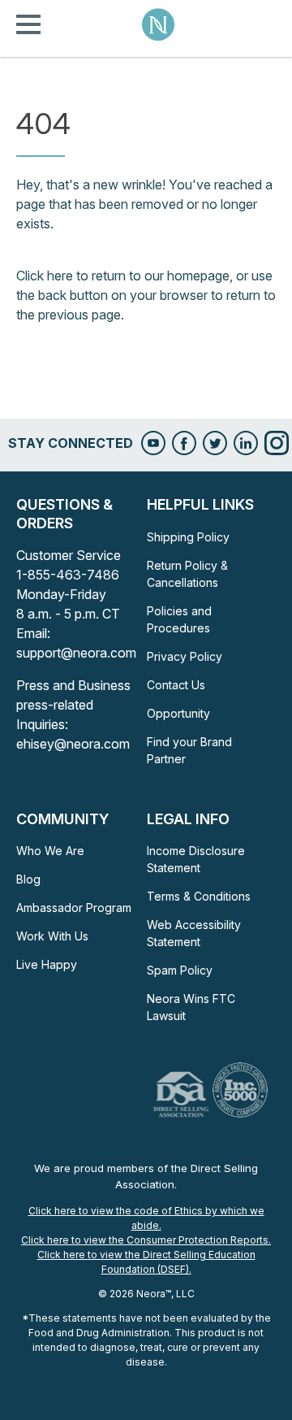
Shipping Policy (188, 537)
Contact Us (176, 685)
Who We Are (50, 851)
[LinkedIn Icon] (246, 443)
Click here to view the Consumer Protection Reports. (146, 1240)
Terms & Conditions (199, 896)
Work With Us (52, 936)
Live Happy (46, 964)
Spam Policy (180, 970)
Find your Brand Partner (189, 750)
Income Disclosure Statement (196, 859)
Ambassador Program (73, 907)
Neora (158, 24)
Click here (44, 275)
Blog (28, 879)
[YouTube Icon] (153, 443)
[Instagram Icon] (276, 443)
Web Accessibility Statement (194, 933)
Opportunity (178, 713)
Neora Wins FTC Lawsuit (191, 1007)
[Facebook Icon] (184, 443)
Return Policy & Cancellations (187, 573)
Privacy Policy (184, 656)
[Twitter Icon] (215, 443)
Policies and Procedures (179, 619)
